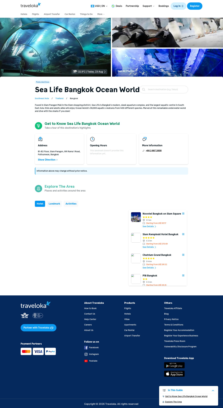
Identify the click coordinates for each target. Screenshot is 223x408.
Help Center (90, 319)
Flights (127, 308)
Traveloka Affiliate (173, 308)
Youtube (93, 361)
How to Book (90, 308)
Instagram (94, 354)
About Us (88, 330)
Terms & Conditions (173, 324)
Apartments (130, 324)
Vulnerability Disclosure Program (180, 346)
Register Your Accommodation (179, 330)
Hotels (127, 314)
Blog (166, 314)
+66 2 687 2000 (154, 150)
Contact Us (89, 314)
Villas (127, 319)
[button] (178, 6)
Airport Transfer (132, 335)
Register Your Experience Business (181, 335)
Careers (88, 324)
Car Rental (129, 330)
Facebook (94, 347)
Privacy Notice (171, 319)
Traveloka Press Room (174, 341)
